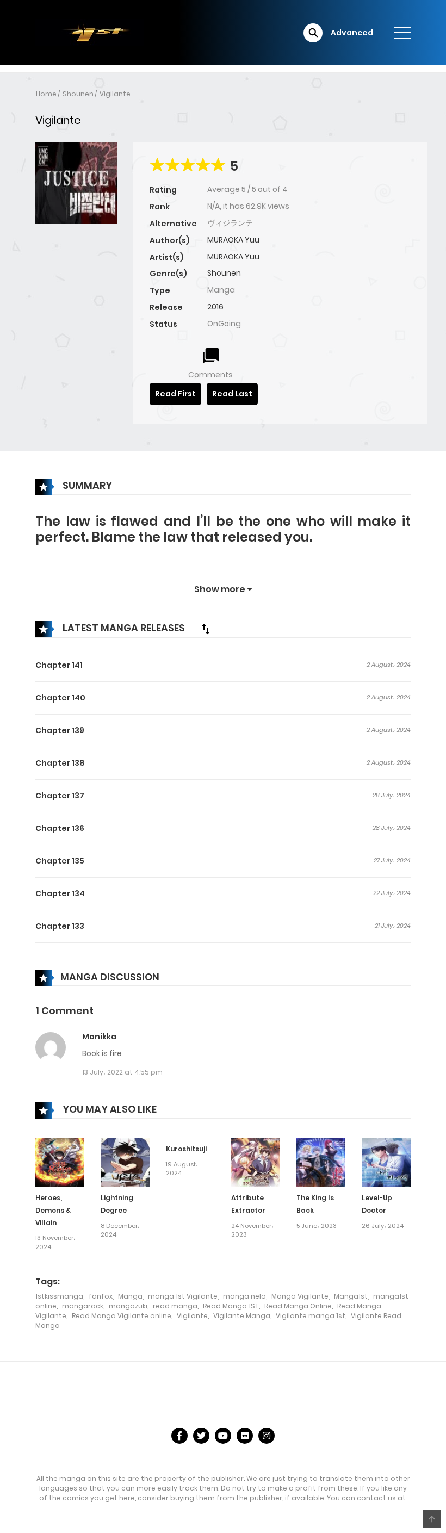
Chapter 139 (59, 730)
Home (46, 93)
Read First (175, 393)
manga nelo (244, 1296)
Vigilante (115, 93)
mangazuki (128, 1306)
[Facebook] (179, 1436)
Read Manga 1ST (231, 1306)
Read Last (232, 393)
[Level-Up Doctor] (386, 1161)
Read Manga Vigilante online (121, 1315)
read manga (175, 1306)
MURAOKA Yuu (233, 239)
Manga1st (351, 1296)
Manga (130, 1296)
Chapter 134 (60, 893)
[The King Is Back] (320, 1161)
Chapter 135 (59, 860)
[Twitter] (201, 1436)
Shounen (78, 93)
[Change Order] (206, 628)
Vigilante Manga (241, 1315)
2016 (215, 306)
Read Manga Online (298, 1306)
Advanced (352, 32)
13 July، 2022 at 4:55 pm (122, 1072)
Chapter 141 (59, 665)
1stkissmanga (59, 1296)
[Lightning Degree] (125, 1161)
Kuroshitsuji (186, 1148)
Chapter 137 (59, 795)
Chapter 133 (59, 926)
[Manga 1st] (89, 32)
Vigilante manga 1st (310, 1315)
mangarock (82, 1306)
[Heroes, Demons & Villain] (59, 1161)
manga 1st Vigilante (183, 1296)
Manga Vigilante (300, 1296)
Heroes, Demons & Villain (53, 1210)
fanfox (101, 1296)
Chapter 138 (60, 763)
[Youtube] (223, 1436)
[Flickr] (245, 1436)
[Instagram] (266, 1436)
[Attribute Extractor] (255, 1161)
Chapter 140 (60, 697)
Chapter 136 (59, 828)
